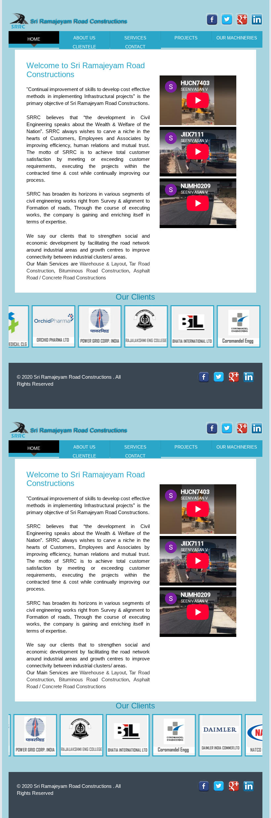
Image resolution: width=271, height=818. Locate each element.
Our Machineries (236, 37)
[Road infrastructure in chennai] (204, 377)
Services (135, 37)
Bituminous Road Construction (94, 679)
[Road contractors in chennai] (70, 429)
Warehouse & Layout (103, 672)
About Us (84, 37)
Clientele (84, 46)
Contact (135, 46)
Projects (186, 37)
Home (33, 39)
